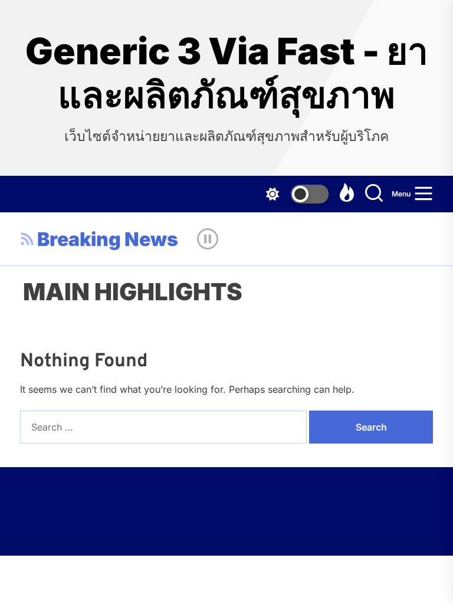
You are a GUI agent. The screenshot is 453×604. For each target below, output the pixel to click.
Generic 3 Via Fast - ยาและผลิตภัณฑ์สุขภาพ (226, 73)
